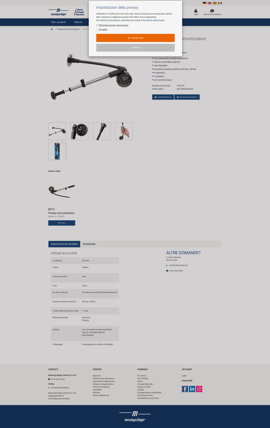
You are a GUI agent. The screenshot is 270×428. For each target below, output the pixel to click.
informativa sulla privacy (152, 20)
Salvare (135, 47)
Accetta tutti (137, 38)
